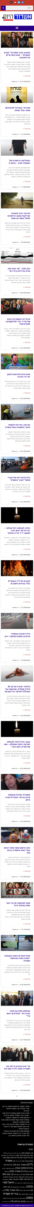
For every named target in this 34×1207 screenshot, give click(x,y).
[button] (17, 28)
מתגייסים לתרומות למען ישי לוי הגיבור (18, 375)
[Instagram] (11, 2)
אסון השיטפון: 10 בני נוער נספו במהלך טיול (18, 904)
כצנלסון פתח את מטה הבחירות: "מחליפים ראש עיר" (18, 1013)
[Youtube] (15, 2)
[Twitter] (18, 2)
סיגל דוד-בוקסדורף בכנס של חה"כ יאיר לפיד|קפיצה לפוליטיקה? (18, 321)
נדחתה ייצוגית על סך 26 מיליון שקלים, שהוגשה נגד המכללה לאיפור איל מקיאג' (17, 689)
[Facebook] (22, 2)
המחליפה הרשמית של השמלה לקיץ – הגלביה (19, 161)
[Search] (3, 8)
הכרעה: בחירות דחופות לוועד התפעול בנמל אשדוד (17, 426)
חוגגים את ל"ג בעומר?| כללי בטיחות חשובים (19, 582)
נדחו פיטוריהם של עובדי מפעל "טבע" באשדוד (18, 478)
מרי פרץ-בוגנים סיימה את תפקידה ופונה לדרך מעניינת (17, 1067)
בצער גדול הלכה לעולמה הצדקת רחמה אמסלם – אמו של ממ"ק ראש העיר (17, 744)
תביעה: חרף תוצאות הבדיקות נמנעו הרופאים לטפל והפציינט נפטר (19, 215)
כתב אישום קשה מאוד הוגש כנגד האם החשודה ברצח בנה (17, 850)
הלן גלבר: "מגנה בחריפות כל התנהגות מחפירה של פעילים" (18, 1172)
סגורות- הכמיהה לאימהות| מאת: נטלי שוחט (17, 109)
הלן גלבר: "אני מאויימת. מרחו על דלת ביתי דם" (18, 269)
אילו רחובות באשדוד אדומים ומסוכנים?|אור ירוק (17, 635)
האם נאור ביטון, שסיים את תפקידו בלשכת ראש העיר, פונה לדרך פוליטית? (17, 1119)
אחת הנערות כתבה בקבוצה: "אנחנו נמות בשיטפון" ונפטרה (17, 958)
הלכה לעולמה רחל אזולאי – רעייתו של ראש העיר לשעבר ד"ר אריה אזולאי (17, 530)
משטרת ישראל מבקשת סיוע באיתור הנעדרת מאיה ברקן (17, 797)
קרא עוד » (26, 76)
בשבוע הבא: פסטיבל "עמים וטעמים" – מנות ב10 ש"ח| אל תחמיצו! (17, 55)
